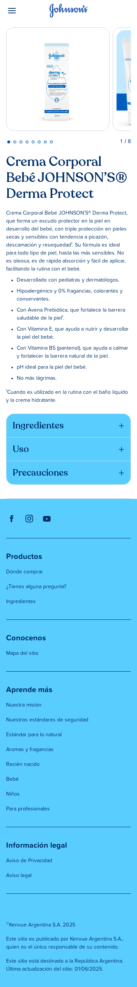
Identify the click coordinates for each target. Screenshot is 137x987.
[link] (12, 518)
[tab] (8, 141)
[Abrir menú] (21, 10)
